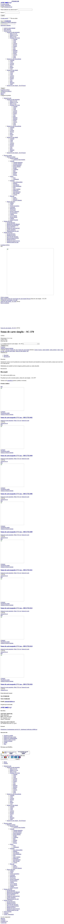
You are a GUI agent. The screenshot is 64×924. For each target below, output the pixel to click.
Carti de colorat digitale (9, 28)
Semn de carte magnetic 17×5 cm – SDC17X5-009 (16, 532)
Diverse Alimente (17, 200)
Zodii (14, 57)
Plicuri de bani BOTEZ (12, 225)
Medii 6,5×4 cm (14, 35)
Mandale (15, 50)
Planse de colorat (11, 156)
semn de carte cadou (10, 351)
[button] (4, 423)
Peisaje (15, 53)
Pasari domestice (17, 165)
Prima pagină (4, 298)
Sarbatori (12, 180)
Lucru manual (13, 215)
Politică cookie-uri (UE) (10, 739)
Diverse (15, 45)
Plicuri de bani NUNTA (13, 238)
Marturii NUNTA (11, 235)
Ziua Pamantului (17, 186)
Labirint (12, 214)
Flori (14, 47)
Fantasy (15, 46)
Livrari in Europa (8, 741)
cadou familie (45, 349)
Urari (14, 56)
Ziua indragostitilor (17, 182)
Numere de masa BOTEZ (13, 228)
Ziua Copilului (16, 189)
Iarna (14, 49)
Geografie (12, 207)
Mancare (12, 196)
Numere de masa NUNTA (13, 241)
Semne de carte (7, 31)
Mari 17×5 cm (13, 33)
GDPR (5, 742)
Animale (15, 39)
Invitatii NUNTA (11, 234)
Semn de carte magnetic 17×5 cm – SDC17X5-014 (16, 646)
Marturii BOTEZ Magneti (13, 224)
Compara (6, 913)
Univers (15, 54)
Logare (2, 15)
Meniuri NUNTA (11, 239)
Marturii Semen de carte (13, 231)
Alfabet (12, 203)
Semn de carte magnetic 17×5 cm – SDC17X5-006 (16, 494)
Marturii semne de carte (12, 242)
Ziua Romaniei (16, 191)
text (27, 351)
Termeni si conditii (8, 735)
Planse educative (11, 201)
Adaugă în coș (4, 345)
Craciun (15, 43)
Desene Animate (14, 158)
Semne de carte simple (12, 70)
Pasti (14, 187)
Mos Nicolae (16, 193)
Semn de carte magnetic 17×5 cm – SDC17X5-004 (16, 455)
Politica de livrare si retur (10, 737)
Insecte (15, 173)
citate (58, 349)
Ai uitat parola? (4, 18)
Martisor (15, 52)
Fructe (14, 197)
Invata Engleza (13, 213)
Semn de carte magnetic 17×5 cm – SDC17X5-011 (16, 570)
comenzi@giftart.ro (9, 701)
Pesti (14, 170)
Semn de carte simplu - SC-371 (8, 328)
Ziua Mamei (16, 184)
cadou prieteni (53, 349)
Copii (14, 42)
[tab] (33, 355)
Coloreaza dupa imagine (19, 159)
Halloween (15, 190)
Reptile (15, 168)
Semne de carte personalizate (14, 59)
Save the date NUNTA (12, 236)
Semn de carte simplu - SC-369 (8, 301)
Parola (3, 12)
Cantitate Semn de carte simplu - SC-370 (12, 343)
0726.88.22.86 (15, 1)
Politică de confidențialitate (10, 738)
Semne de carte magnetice (13, 32)
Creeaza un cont (8, 7)
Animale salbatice (17, 163)
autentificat (10, 380)
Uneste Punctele (14, 220)
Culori (11, 204)
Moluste (15, 172)
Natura (11, 176)
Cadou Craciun (38, 349)
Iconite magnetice (11, 229)
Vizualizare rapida (5, 413)
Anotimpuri (16, 179)
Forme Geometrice (14, 206)
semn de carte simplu (21, 351)
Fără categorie (7, 29)
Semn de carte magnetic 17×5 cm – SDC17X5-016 (16, 684)
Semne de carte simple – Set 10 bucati (16, 85)
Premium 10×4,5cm (15, 38)
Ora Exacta (13, 210)
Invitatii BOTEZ (11, 222)
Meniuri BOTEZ (11, 227)
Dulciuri (15, 199)
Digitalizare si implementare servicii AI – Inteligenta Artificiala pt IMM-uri (19, 729)
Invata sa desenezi (14, 211)
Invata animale (13, 217)
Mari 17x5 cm (17, 420)
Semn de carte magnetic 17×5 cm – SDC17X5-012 (16, 608)
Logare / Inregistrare (9, 914)
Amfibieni (15, 169)
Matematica (13, 208)
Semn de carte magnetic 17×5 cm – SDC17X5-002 (16, 417)
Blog (5, 744)
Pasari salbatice (17, 166)
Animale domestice (18, 162)
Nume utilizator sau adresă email (9, 9)
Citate (14, 40)
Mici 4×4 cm (13, 36)
